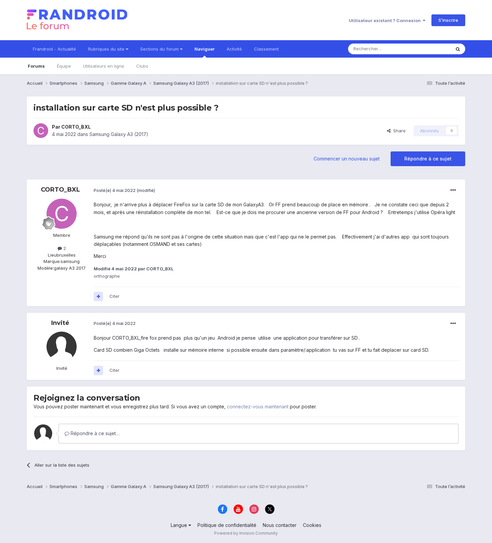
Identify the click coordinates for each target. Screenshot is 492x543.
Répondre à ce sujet (428, 158)
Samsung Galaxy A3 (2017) (118, 134)
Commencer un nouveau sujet (347, 158)
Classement (266, 49)
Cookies (312, 525)
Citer (114, 296)
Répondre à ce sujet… (94, 433)
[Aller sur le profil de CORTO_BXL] (40, 130)
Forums (36, 66)
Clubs (142, 66)
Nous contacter (280, 525)
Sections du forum (160, 49)
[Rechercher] (457, 49)
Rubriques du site (107, 49)
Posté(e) (115, 190)
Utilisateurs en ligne (103, 66)
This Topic (430, 48)
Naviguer (204, 49)
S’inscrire (448, 20)
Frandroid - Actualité (54, 49)
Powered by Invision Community (246, 533)
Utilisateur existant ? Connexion (386, 20)
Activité (234, 49)
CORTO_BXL (76, 127)
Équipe (64, 66)
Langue (179, 525)
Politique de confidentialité (226, 525)
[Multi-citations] (98, 296)
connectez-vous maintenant (258, 406)
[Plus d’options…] (453, 190)
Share (398, 130)
